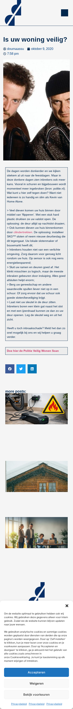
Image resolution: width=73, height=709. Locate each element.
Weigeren (37, 683)
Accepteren (36, 672)
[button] (67, 606)
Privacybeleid (19, 703)
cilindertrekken (23, 232)
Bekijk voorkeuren (36, 694)
